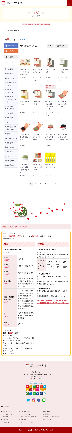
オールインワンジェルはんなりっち (10, 99)
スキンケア (9, 118)
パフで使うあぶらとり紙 (10, 84)
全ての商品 (9, 69)
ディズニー (9, 152)
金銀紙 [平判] (9, 165)
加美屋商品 (9, 73)
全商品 (22, 39)
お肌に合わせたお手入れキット (10, 107)
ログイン (11, 51)
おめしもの (9, 143)
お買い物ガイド (48, 414)
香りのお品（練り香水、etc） (10, 128)
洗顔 (6, 122)
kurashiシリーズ (11, 138)
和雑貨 (7, 134)
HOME (7, 406)
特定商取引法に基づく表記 (51, 417)
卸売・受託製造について (28, 417)
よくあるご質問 (26, 411)
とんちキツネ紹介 (8, 414)
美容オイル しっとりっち (10, 91)
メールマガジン (26, 414)
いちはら (8, 156)
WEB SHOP (46, 411)
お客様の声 (6, 422)
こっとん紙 (9, 113)
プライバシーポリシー (28, 422)
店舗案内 (5, 419)
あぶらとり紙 (9, 78)
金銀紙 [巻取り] (10, 161)
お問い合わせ (47, 419)
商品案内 (5, 417)
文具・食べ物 (9, 147)
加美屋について (7, 411)
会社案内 (23, 419)
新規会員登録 (13, 45)
